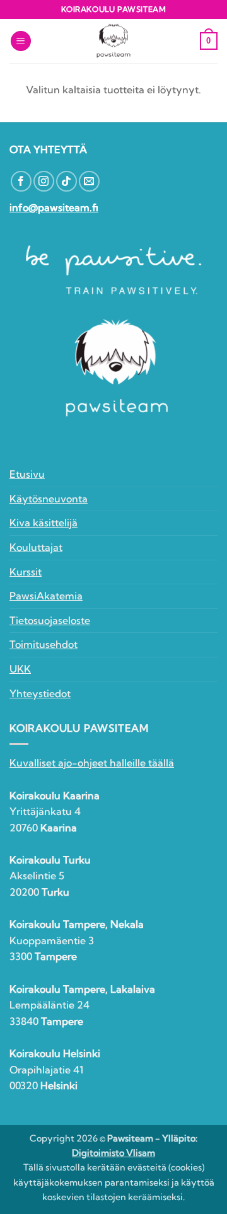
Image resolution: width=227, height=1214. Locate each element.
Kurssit (25, 571)
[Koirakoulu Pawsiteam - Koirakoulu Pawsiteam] (113, 41)
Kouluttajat (35, 547)
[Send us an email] (89, 181)
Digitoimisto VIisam (113, 1153)
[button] (21, 41)
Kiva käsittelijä (43, 522)
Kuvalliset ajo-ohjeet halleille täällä (91, 762)
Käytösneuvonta (48, 498)
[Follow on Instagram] (43, 181)
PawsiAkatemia (46, 595)
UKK (20, 668)
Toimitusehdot (43, 644)
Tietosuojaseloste (49, 620)
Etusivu (27, 474)
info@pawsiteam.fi (53, 207)
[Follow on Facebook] (21, 181)
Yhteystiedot (40, 693)
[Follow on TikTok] (66, 181)
